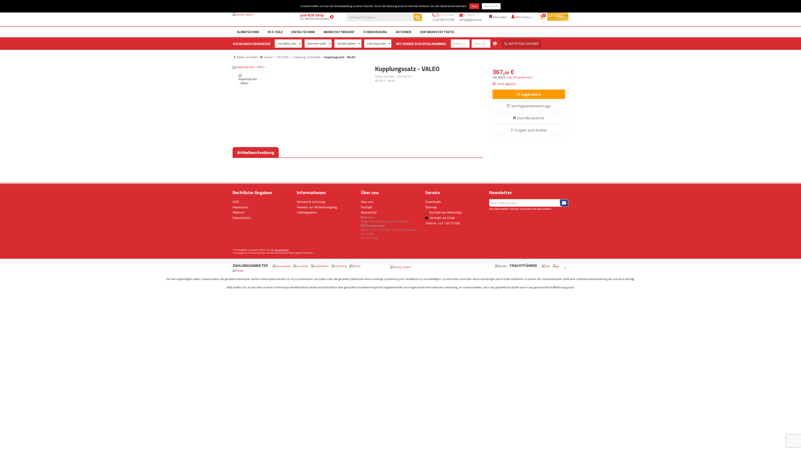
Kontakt (367, 207)
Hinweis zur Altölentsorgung (317, 207)
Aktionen (403, 32)
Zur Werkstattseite (437, 32)
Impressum (240, 207)
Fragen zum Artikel (530, 130)
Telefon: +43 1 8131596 (442, 223)
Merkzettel (500, 17)
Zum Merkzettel (530, 118)
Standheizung (375, 32)
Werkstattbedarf (339, 32)
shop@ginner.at (470, 19)
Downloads (433, 202)
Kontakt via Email (442, 218)
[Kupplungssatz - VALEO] (301, 67)
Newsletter (369, 212)
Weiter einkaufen (247, 57)
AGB (236, 202)
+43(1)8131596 (443, 19)
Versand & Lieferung (311, 202)
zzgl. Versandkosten (519, 77)
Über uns (367, 202)
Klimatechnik (248, 32)
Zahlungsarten (307, 212)
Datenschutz (491, 6)
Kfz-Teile (275, 32)
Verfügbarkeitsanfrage (531, 105)
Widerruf (239, 212)
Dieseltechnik (303, 32)
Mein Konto (522, 17)
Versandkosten (282, 250)
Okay (474, 6)
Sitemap (431, 207)
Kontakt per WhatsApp (445, 212)
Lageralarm (531, 94)
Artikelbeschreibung (255, 152)
